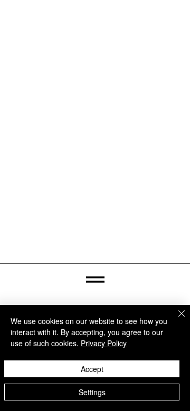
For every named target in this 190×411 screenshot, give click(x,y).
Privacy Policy (104, 343)
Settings (92, 392)
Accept (92, 369)
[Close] (175, 319)
